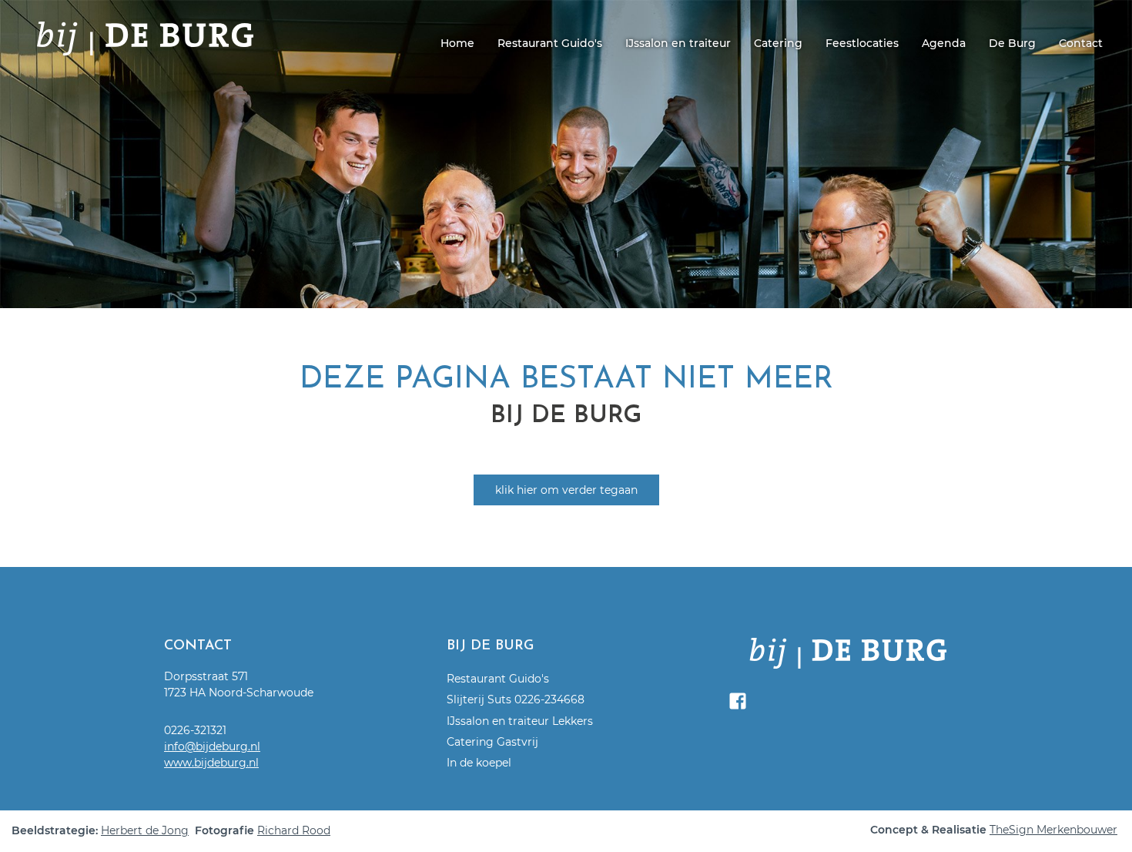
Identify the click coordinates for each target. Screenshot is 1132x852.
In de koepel (479, 763)
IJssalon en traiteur (678, 43)
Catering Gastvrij (492, 742)
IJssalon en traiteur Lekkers (520, 721)
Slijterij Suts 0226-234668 (515, 699)
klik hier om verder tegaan (566, 490)
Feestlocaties (862, 43)
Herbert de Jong (145, 830)
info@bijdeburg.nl (212, 746)
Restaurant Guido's (549, 43)
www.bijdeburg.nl (211, 763)
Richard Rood (293, 830)
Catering (778, 43)
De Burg (1012, 43)
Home (457, 43)
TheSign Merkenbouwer (1053, 830)
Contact (1081, 43)
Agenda (944, 43)
